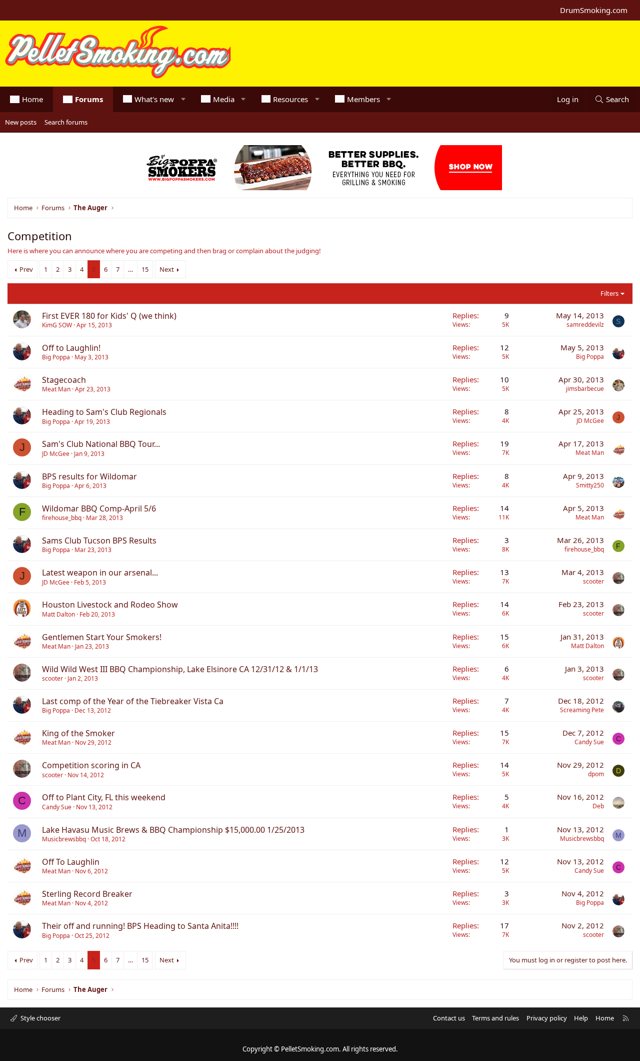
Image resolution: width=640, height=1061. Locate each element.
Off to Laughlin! (71, 347)
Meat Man (56, 389)
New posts (20, 122)
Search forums (66, 122)
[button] (183, 99)
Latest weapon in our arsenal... (100, 572)
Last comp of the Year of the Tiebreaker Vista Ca (133, 701)
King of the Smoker (78, 733)
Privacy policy (546, 1017)
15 (145, 269)
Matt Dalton (58, 614)
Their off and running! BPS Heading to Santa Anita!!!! (140, 925)
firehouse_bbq (62, 517)
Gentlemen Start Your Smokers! (102, 637)
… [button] (130, 269)
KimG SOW (57, 325)
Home (32, 99)
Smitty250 (590, 485)
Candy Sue (589, 742)
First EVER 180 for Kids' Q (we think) (109, 315)
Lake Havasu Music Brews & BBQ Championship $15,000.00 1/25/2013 (173, 829)
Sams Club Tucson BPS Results (99, 540)
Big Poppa (56, 357)
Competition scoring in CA (91, 765)
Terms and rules (495, 1017)
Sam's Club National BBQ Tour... (101, 443)
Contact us (449, 1017)
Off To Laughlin (71, 861)
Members (363, 99)
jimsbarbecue (585, 388)
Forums (89, 99)
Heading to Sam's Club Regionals (104, 411)
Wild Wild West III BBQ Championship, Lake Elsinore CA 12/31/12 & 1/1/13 (180, 669)
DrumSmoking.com (594, 10)
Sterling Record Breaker (87, 893)
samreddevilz (585, 324)
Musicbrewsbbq (64, 839)
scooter (593, 581)
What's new (154, 99)
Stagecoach (64, 379)
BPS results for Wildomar (89, 476)
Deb (598, 806)
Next (167, 269)
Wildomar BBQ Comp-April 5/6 (99, 508)
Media (223, 99)
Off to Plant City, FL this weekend (104, 797)
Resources (290, 99)
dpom (596, 774)
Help (581, 1017)
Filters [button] (609, 293)
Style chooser (39, 1017)
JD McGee (590, 420)
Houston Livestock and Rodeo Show (110, 604)
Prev (26, 269)
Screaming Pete (582, 710)
